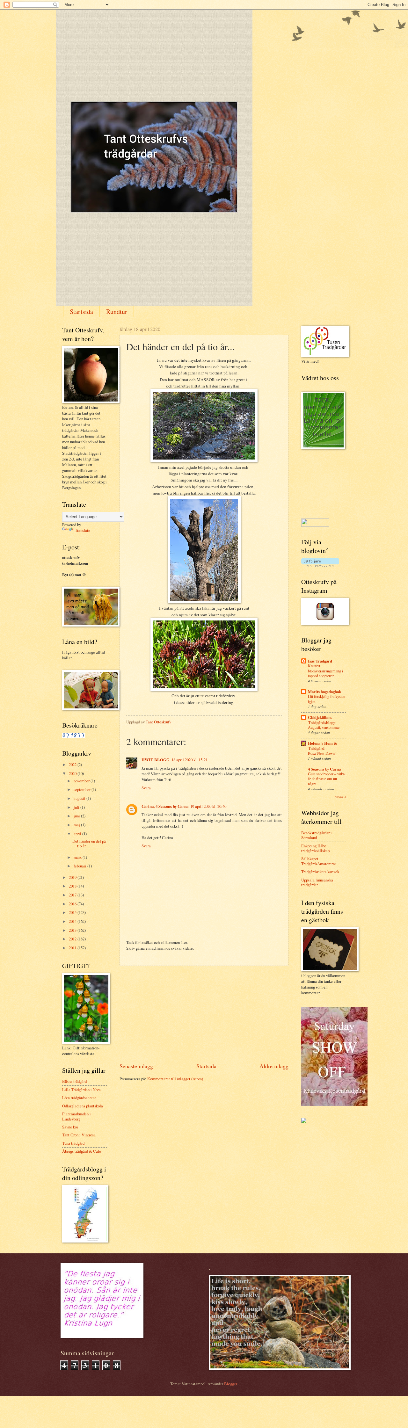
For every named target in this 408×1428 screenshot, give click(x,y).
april (78, 834)
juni (77, 816)
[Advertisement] (204, 1014)
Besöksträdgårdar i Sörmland (316, 835)
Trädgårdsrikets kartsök (320, 871)
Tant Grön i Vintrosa (79, 1135)
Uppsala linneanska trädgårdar (317, 882)
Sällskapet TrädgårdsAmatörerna (319, 861)
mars (78, 857)
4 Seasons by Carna (324, 769)
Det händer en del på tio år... (89, 843)
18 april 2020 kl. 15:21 (189, 760)
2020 (73, 773)
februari (80, 866)
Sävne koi (70, 1127)
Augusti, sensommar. (324, 727)
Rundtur (116, 311)
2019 (73, 877)
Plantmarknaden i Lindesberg (76, 1116)
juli (77, 807)
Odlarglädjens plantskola (82, 1106)
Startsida (81, 311)
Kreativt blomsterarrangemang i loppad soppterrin (325, 670)
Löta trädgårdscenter (79, 1097)
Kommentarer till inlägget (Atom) (175, 1079)
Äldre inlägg (273, 1066)
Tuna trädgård (73, 1143)
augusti (80, 798)
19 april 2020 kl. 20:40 (208, 806)
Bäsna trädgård (74, 1081)
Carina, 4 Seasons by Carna (165, 806)
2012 (73, 939)
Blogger (230, 1384)
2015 (73, 912)
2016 (73, 904)
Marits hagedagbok (324, 691)
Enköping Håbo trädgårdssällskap (315, 848)
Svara (146, 788)
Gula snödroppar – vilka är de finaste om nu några (326, 778)
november (82, 781)
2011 (73, 948)
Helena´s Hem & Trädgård (322, 745)
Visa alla (340, 797)
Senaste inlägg (136, 1066)
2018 (73, 886)
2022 (73, 764)
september (82, 789)
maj (77, 825)
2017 (73, 895)
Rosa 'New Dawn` (322, 753)
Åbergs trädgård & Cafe (81, 1151)
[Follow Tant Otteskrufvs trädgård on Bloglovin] (320, 565)
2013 (73, 930)
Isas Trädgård (320, 661)
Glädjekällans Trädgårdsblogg (321, 719)
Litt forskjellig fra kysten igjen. (326, 699)
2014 (73, 921)
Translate (82, 530)
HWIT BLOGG (156, 760)
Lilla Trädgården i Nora (81, 1089)
